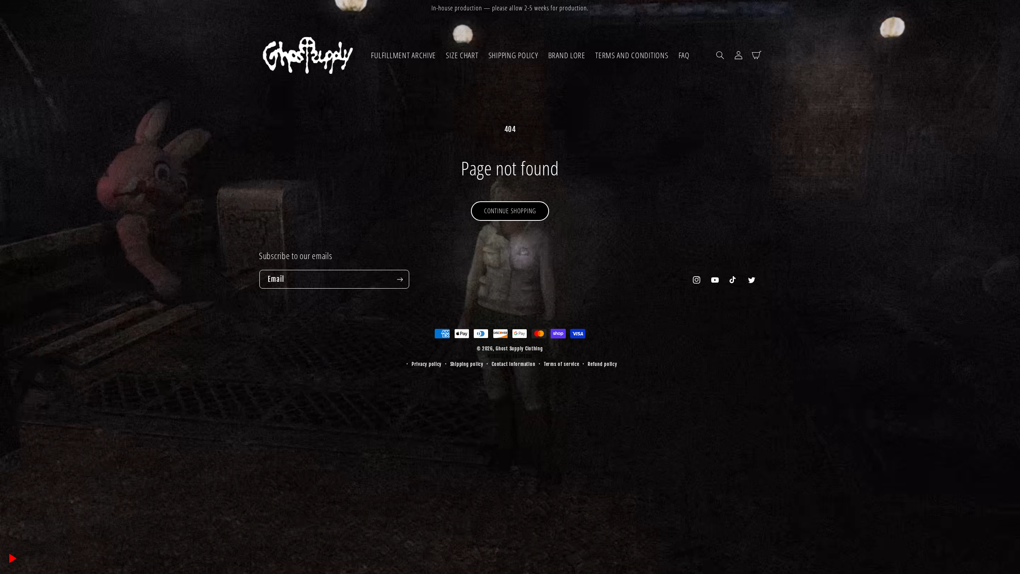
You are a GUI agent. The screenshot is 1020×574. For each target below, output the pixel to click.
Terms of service (561, 364)
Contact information (513, 364)
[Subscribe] (400, 279)
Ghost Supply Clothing (519, 349)
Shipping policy (466, 364)
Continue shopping (510, 210)
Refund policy (602, 364)
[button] (720, 55)
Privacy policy (426, 364)
